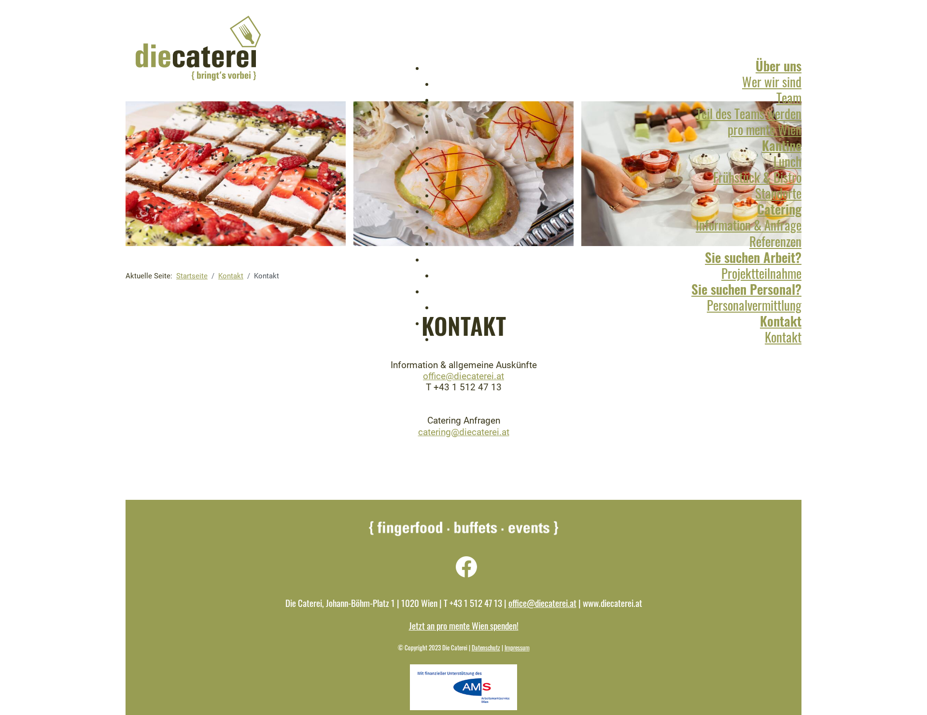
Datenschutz (486, 647)
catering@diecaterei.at (463, 432)
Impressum (517, 647)
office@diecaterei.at (463, 376)
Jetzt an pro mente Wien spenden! (464, 625)
